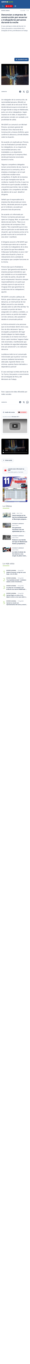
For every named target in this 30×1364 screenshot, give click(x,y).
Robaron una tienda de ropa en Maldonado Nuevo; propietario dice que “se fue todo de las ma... (19, 541)
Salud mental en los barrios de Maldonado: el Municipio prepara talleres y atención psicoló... (19, 517)
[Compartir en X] (24, 92)
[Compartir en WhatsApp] (27, 91)
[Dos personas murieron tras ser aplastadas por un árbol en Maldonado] (7, 525)
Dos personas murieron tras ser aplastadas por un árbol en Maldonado (19, 529)
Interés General (5, 10)
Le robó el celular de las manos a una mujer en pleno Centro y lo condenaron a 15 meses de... (19, 554)
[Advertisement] (15, 47)
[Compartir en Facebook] (20, 91)
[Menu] (15, 6)
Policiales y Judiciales (18, 523)
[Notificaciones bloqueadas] (2, 6)
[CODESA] (15, 489)
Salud (13, 513)
